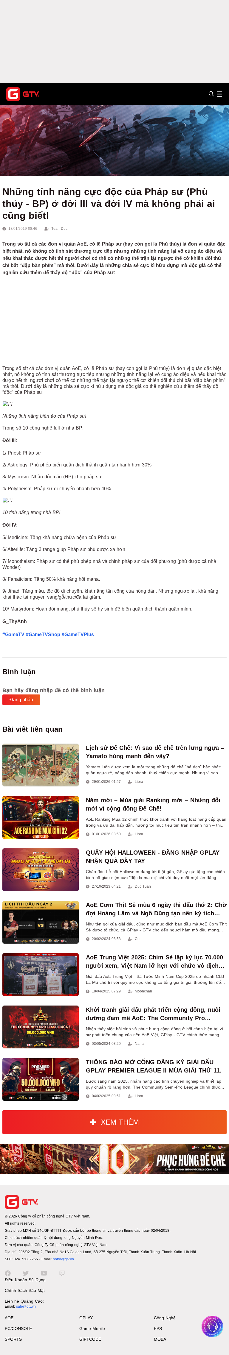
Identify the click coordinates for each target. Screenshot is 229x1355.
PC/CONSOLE (18, 1328)
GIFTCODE (90, 1339)
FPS (158, 1328)
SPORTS (13, 1339)
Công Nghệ (165, 1317)
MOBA (160, 1339)
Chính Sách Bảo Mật (25, 1290)
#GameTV (13, 634)
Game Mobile (92, 1328)
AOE (9, 1317)
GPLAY (86, 1317)
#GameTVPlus (78, 634)
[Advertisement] (114, 41)
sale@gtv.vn (26, 1306)
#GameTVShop (43, 634)
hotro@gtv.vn (63, 1259)
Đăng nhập (21, 699)
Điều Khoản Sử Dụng (25, 1279)
